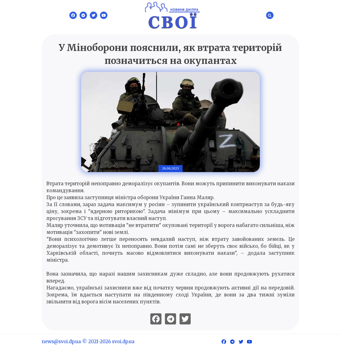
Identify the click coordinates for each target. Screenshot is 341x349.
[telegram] (170, 318)
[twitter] (185, 318)
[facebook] (155, 318)
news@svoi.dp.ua (61, 341)
